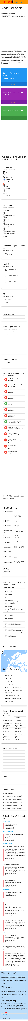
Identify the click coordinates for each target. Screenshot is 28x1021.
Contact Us (4, 1014)
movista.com (6, 917)
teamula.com (6, 862)
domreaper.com (14, 1018)
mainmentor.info (6, 932)
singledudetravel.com (8, 843)
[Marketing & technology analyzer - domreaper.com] (14, 2)
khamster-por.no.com (8, 831)
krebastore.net (6, 944)
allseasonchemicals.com (8, 900)
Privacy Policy (5, 1012)
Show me (13, 84)
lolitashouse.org (6, 821)
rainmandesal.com (7, 877)
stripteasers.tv (6, 889)
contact (3, 1008)
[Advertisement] (14, 33)
